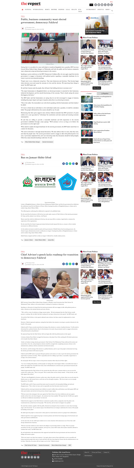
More (107, 9)
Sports (47, 9)
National (28, 9)
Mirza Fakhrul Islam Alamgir (32, 142)
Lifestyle (100, 9)
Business (61, 9)
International (38, 9)
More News (97, 88)
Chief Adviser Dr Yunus (30, 445)
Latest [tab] (89, 93)
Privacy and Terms (96, 452)
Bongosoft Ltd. (110, 466)
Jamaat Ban (51, 240)
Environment (91, 9)
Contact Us (106, 452)
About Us (86, 452)
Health (74, 9)
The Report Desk (30, 27)
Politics (23, 16)
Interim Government (47, 142)
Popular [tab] (105, 93)
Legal (68, 9)
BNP (70, 445)
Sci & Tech (80, 10)
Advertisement (88, 455)
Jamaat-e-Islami (29, 240)
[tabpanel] (97, 119)
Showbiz (54, 9)
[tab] (89, 93)
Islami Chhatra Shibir (40, 240)
